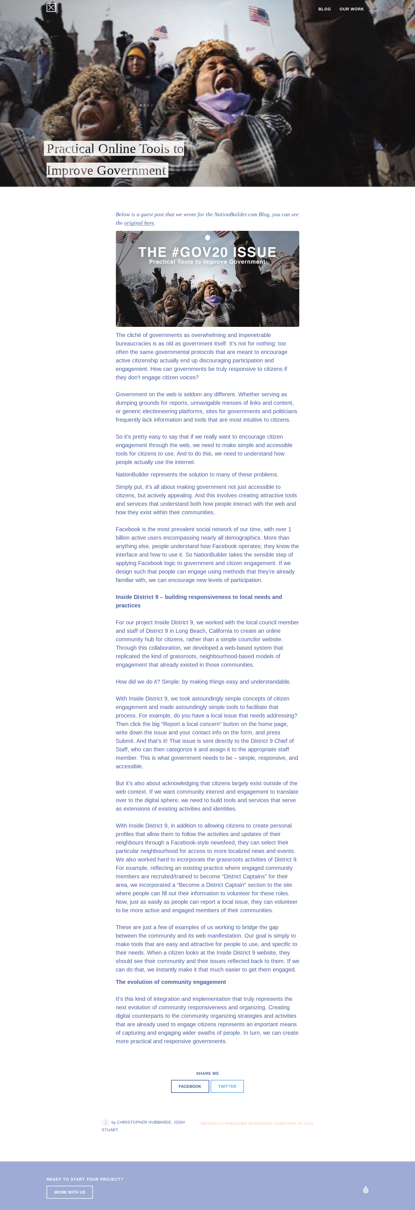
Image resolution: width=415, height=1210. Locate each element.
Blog (324, 9)
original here (139, 223)
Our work (352, 9)
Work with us (69, 1192)
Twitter (227, 1086)
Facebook (190, 1086)
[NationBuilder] (365, 1190)
